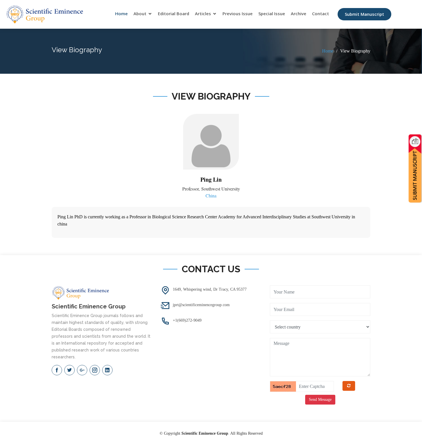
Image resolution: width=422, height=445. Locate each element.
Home (121, 13)
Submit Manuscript (364, 14)
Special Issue (271, 13)
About (139, 13)
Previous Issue (237, 13)
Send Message (320, 399)
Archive (298, 13)
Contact (320, 13)
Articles (203, 13)
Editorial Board (173, 13)
